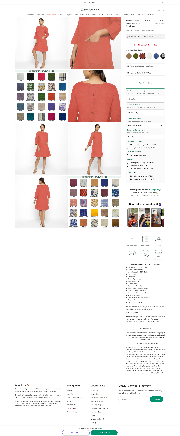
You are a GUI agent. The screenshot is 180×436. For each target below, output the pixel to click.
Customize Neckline (141, 106)
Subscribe (156, 399)
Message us (154, 190)
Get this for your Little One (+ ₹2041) (142, 176)
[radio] (129, 56)
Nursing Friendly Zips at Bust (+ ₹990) (142, 148)
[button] (133, 217)
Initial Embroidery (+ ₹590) (138, 155)
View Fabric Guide (145, 83)
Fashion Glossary (72, 412)
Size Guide (94, 390)
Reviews (69, 390)
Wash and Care (96, 412)
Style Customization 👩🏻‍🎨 (74, 397)
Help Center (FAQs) (97, 419)
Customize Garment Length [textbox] (138, 131)
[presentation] (163, 55)
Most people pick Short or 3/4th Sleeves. (139, 121)
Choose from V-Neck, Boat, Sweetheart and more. (141, 107)
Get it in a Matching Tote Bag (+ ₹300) (142, 168)
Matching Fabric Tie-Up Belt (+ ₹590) (142, 163)
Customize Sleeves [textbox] (139, 120)
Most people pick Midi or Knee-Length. (138, 132)
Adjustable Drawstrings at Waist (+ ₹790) (143, 145)
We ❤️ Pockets (72, 408)
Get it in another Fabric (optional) (143, 92)
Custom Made (95, 394)
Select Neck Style (133, 113)
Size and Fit (71, 405)
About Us (70, 394)
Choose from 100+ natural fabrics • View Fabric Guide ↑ (143, 93)
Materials (70, 401)
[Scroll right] (163, 218)
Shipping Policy (96, 405)
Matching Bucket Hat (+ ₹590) (139, 165)
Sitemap (93, 422)
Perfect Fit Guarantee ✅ (99, 397)
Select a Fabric (132, 99)
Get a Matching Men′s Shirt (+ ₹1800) (142, 179)
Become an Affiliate (97, 401)
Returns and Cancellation (99, 408)
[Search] (154, 9)
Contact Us (94, 415)
